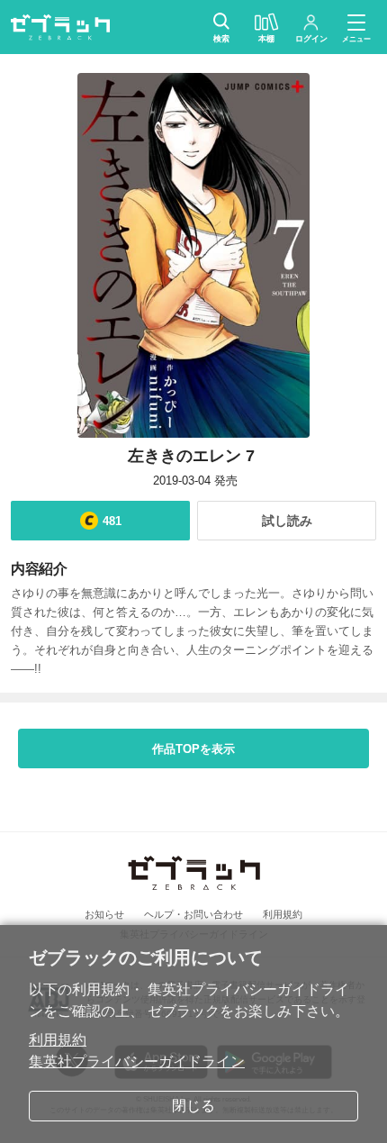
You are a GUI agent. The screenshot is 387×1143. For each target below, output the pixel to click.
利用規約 (57, 1040)
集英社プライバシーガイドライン (137, 1061)
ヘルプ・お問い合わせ (193, 914)
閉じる (193, 1105)
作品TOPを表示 (193, 749)
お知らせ (104, 914)
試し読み (287, 520)
